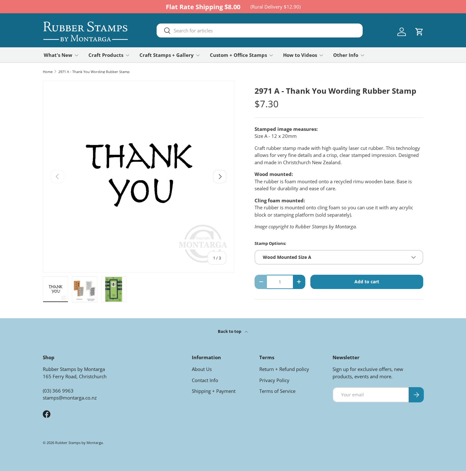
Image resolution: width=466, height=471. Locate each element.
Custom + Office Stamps (238, 55)
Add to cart (366, 282)
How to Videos (300, 55)
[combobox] (260, 30)
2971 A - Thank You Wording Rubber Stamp (94, 71)
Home (48, 71)
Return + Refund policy (284, 369)
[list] (138, 176)
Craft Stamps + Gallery (166, 55)
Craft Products (105, 55)
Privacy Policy (274, 380)
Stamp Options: (270, 243)
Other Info (345, 55)
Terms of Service (277, 391)
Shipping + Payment (214, 391)
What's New (58, 55)
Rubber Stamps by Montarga (79, 442)
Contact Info (205, 380)
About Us (202, 369)
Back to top (230, 331)
